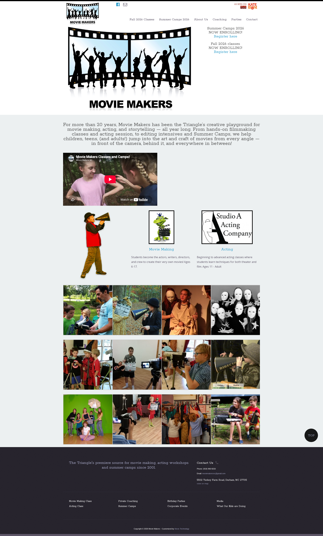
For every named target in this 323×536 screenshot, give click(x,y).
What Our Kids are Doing (231, 506)
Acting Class (76, 506)
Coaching (220, 19)
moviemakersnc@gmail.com (213, 473)
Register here (225, 36)
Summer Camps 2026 (174, 19)
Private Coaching (128, 501)
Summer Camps (127, 506)
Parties (236, 19)
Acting (227, 249)
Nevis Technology (182, 529)
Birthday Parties (176, 501)
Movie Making (161, 249)
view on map (202, 483)
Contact (252, 19)
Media (220, 501)
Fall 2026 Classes (142, 19)
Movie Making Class (80, 501)
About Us (201, 19)
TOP (311, 435)
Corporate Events (177, 506)
